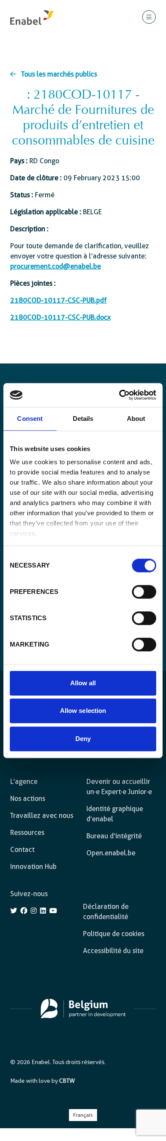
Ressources (27, 833)
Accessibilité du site (113, 951)
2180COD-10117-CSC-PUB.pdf (58, 300)
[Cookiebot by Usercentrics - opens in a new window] (119, 394)
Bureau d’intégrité (114, 836)
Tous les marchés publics (59, 74)
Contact (22, 850)
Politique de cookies (113, 934)
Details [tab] (83, 418)
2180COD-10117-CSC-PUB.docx (60, 317)
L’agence (23, 782)
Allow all (83, 683)
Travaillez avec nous (41, 816)
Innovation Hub (33, 867)
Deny (83, 738)
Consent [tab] (30, 418)
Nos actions (27, 799)
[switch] (144, 592)
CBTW (67, 1080)
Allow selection (83, 710)
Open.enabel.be (110, 853)
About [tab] (136, 418)
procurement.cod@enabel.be (55, 266)
